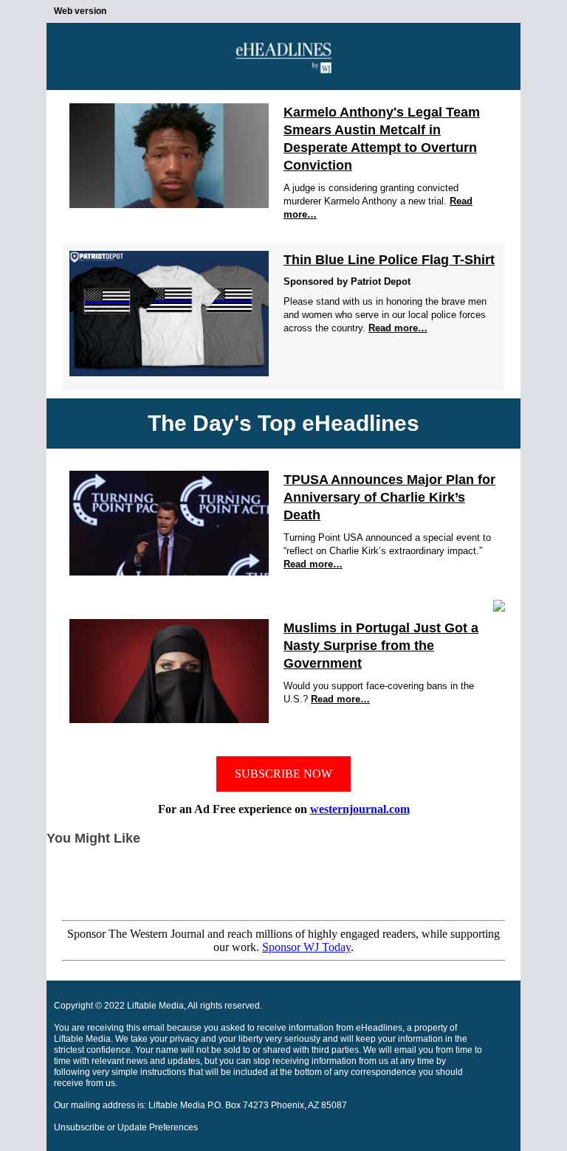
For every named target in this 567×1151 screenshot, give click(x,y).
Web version (80, 11)
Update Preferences (157, 1127)
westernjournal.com (360, 809)
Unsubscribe (79, 1127)
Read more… (397, 327)
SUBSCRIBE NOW (283, 773)
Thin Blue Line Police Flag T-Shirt (389, 259)
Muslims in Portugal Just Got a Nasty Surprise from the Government (381, 646)
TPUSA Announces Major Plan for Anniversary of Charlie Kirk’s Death (389, 497)
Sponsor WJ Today (306, 947)
